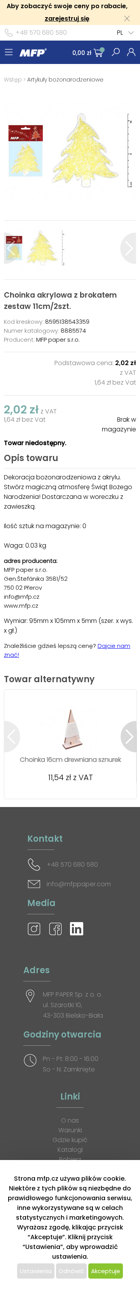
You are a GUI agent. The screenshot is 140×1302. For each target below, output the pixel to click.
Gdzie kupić (70, 1139)
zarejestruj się (67, 18)
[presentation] (12, 248)
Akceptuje (105, 1271)
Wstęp (13, 79)
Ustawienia (36, 1271)
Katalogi (70, 1149)
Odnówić (71, 1271)
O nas (70, 1120)
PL (120, 32)
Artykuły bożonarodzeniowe (65, 79)
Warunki (70, 1130)
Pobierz (70, 1159)
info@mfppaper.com (79, 884)
